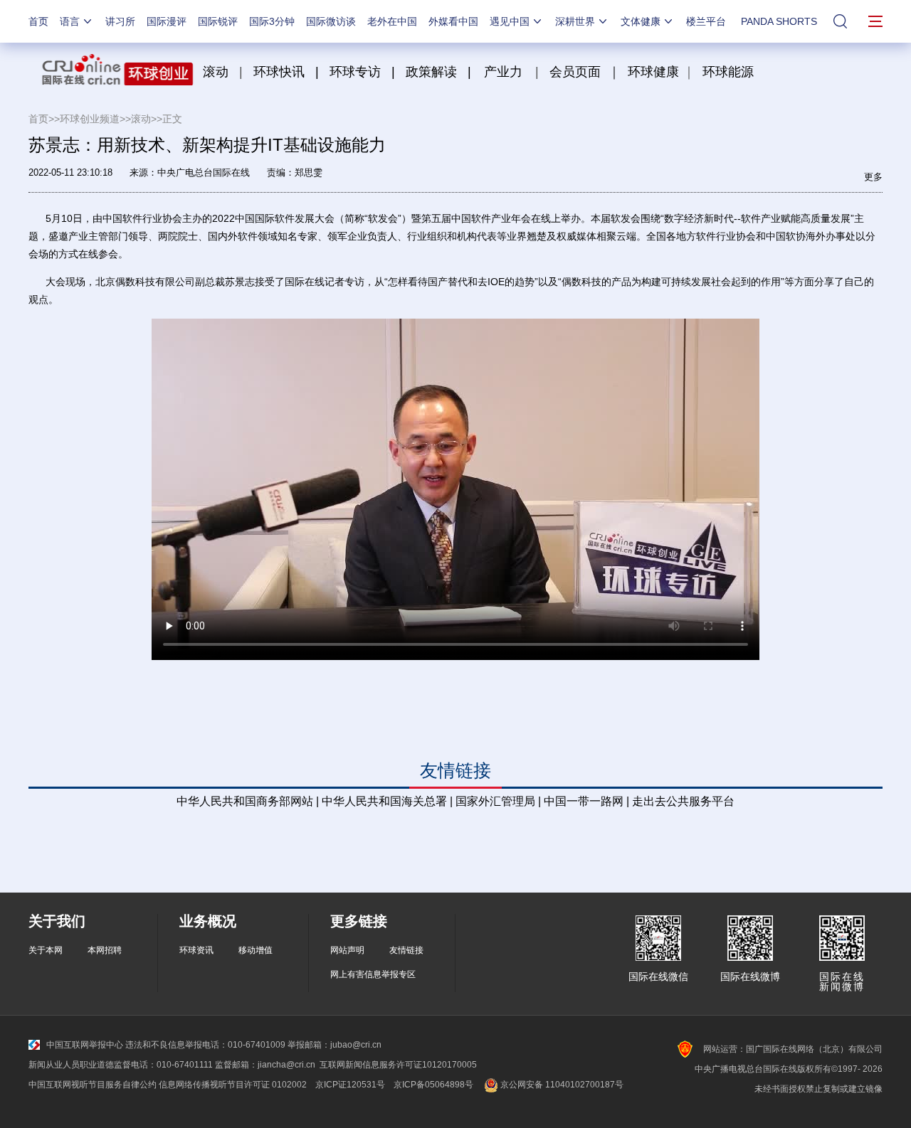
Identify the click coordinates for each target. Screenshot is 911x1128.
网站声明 (347, 950)
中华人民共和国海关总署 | (387, 801)
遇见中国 (510, 21)
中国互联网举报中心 (84, 1045)
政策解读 (433, 72)
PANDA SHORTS (779, 21)
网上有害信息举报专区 (373, 974)
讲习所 (120, 21)
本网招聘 (105, 950)
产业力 (503, 72)
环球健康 (653, 72)
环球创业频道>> (95, 119)
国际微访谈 (331, 21)
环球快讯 (279, 72)
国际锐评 (218, 21)
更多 (873, 176)
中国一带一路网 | (586, 801)
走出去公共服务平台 (683, 801)
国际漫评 (166, 21)
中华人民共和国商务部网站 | (248, 801)
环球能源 (728, 72)
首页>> (44, 119)
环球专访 (355, 72)
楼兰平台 (706, 21)
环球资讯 (196, 950)
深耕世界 (575, 21)
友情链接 (406, 950)
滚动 (215, 72)
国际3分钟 (272, 21)
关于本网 (45, 950)
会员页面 (575, 72)
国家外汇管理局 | (498, 801)
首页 (38, 21)
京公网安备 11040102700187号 (560, 1085)
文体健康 (640, 21)
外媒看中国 (453, 21)
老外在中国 (392, 21)
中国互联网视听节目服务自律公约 (92, 1085)
